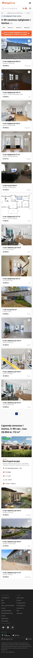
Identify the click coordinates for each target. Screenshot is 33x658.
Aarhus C (10, 27)
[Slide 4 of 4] (17, 181)
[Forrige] (13, 413)
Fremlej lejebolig (20, 605)
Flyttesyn (18, 600)
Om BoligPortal (5, 597)
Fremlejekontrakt (20, 603)
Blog (2, 600)
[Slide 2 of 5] (15, 57)
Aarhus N (18, 27)
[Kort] (30, 8)
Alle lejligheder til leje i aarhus (12, 16)
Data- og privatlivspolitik (7, 605)
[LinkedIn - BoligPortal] (8, 627)
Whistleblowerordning (7, 613)
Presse (3, 603)
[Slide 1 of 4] (15, 181)
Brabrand (27, 27)
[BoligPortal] (8, 3)
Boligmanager (4, 618)
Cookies (3, 608)
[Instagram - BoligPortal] (13, 627)
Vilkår (17, 610)
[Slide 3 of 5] (16, 57)
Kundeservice (20, 608)
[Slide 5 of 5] (18, 57)
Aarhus (28, 13)
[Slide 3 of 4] (16, 181)
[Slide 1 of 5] (14, 57)
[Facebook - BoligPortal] (3, 627)
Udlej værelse (20, 597)
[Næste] (20, 413)
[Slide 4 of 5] (17, 57)
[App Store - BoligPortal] (16, 635)
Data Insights (4, 621)
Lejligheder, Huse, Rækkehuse (15, 13)
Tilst (3, 27)
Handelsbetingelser (6, 610)
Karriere (3, 615)
